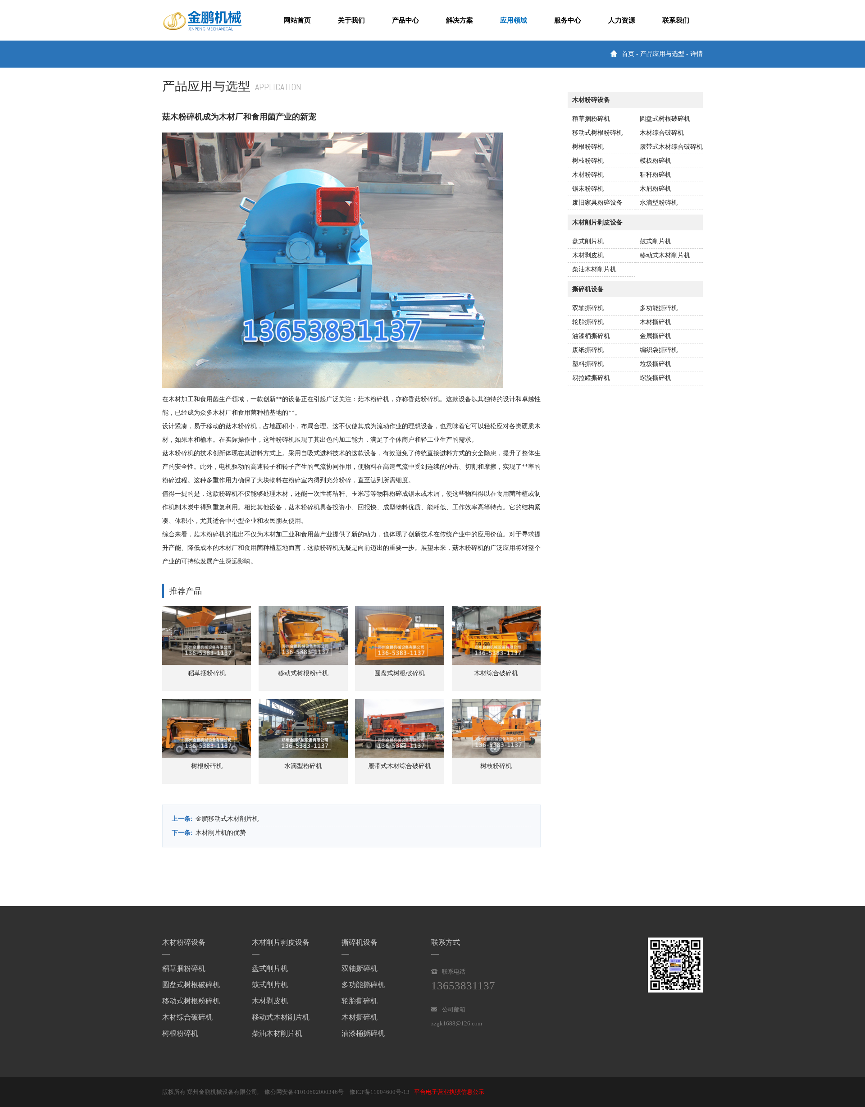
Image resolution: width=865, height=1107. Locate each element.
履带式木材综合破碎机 (671, 146)
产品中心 (405, 20)
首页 (628, 53)
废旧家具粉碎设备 (597, 202)
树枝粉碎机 (588, 160)
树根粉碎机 (588, 146)
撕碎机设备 (359, 942)
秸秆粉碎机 (655, 174)
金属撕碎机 (655, 336)
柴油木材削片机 (594, 269)
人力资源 (621, 20)
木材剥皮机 (588, 255)
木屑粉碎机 (655, 188)
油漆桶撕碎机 (591, 336)
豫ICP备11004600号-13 (380, 1092)
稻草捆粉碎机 (591, 118)
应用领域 (513, 20)
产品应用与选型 (662, 53)
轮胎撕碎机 (588, 322)
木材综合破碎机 (662, 132)
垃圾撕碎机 (655, 364)
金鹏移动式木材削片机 (227, 818)
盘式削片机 (588, 241)
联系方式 (445, 942)
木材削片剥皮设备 (281, 942)
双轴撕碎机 (588, 308)
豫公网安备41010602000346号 (304, 1092)
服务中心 (567, 20)
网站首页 (297, 20)
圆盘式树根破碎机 (665, 118)
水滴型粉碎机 (659, 202)
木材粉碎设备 (183, 942)
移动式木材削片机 (665, 255)
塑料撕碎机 (588, 364)
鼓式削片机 (655, 241)
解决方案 (459, 20)
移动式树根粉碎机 (597, 132)
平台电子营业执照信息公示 (449, 1092)
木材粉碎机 (588, 174)
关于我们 (351, 20)
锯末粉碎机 (588, 188)
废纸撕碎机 (588, 350)
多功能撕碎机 (659, 308)
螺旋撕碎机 (655, 378)
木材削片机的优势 (221, 832)
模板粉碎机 (655, 160)
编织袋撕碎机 (659, 350)
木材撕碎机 (655, 322)
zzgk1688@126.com (456, 1023)
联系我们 (675, 20)
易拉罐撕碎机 (591, 378)
